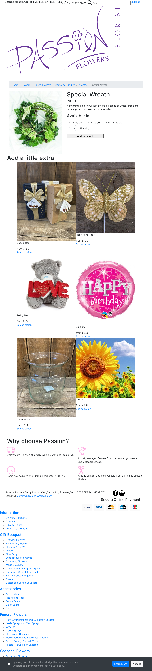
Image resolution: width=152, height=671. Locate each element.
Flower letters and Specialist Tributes (27, 637)
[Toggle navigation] (127, 42)
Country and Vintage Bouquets (23, 568)
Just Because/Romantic (19, 557)
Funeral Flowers (13, 614)
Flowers (26, 84)
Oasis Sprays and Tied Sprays (22, 623)
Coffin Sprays (13, 630)
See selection (24, 252)
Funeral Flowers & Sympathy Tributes (54, 84)
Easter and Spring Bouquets (21, 582)
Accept (137, 663)
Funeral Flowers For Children (22, 644)
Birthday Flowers (15, 539)
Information (9, 513)
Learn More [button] (120, 663)
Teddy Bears (13, 601)
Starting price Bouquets (19, 575)
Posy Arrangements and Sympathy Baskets (30, 619)
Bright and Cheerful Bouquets (22, 571)
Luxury (10, 550)
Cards (9, 608)
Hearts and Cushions (17, 634)
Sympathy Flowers (16, 561)
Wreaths (82, 84)
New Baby (11, 554)
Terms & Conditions (17, 528)
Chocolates (12, 594)
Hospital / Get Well (16, 547)
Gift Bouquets (11, 534)
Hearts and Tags (15, 597)
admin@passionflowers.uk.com (34, 495)
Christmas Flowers (16, 656)
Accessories (10, 589)
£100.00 (71, 100)
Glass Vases (12, 604)
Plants (9, 579)
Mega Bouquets (14, 564)
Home (15, 84)
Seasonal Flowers (15, 651)
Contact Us (12, 521)
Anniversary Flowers (17, 543)
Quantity (85, 128)
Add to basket (85, 136)
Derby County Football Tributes (23, 641)
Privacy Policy (14, 524)
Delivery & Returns (16, 517)
